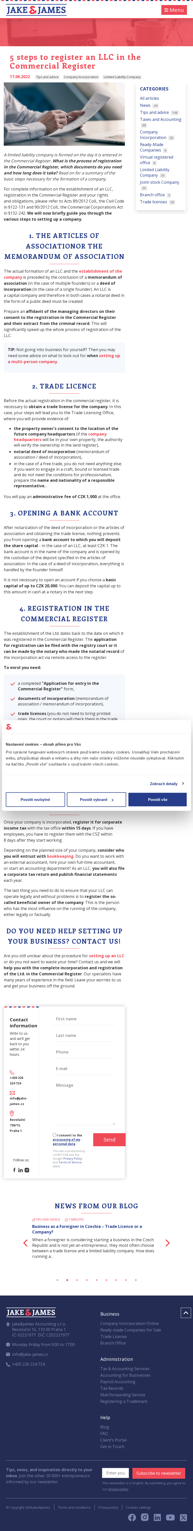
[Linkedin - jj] (159, 1519)
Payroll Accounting (117, 1381)
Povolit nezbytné (35, 799)
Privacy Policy (72, 1158)
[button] (16, 1242)
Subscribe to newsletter (158, 1473)
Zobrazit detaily (164, 783)
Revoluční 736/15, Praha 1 (17, 1125)
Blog (104, 1427)
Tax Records (111, 1388)
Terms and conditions (74, 1507)
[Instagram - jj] (147, 1519)
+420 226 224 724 (28, 1364)
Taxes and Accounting (160, 122)
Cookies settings (138, 1507)
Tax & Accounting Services (125, 1368)
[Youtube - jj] (170, 1519)
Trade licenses (157, 202)
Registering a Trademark (124, 1401)
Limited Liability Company (154, 172)
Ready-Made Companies (153, 147)
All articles (149, 98)
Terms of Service (70, 1162)
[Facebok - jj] (134, 1519)
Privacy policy (108, 1507)
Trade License (113, 1336)
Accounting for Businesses (125, 1375)
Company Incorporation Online (129, 1323)
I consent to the (67, 1139)
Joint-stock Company (159, 184)
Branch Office (113, 1343)
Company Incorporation (156, 134)
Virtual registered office (156, 159)
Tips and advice (159, 112)
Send (109, 1139)
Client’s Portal (113, 1440)
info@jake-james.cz (30, 1354)
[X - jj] (181, 1519)
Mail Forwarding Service (122, 1395)
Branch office (155, 195)
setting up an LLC (106, 956)
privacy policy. (118, 1489)
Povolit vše (157, 799)
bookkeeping (60, 856)
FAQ (104, 1433)
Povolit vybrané (93, 799)
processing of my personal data (66, 1141)
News (149, 105)
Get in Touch (112, 1446)
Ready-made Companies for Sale (130, 1330)
